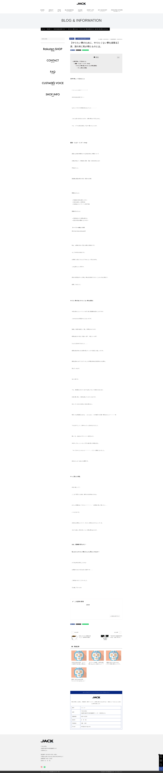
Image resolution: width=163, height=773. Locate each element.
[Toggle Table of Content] (117, 57)
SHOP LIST (90, 10)
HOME (42, 10)
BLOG (71, 38)
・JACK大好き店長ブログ (82, 38)
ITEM (59, 10)
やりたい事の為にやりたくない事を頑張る (86, 65)
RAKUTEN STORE (117, 10)
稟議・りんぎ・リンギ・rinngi (82, 63)
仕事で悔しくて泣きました (79, 61)
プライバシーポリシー (45, 771)
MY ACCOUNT (102, 10)
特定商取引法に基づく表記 (55, 771)
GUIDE (80, 10)
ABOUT (51, 10)
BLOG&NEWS (69, 10)
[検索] (63, 39)
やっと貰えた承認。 (83, 67)
